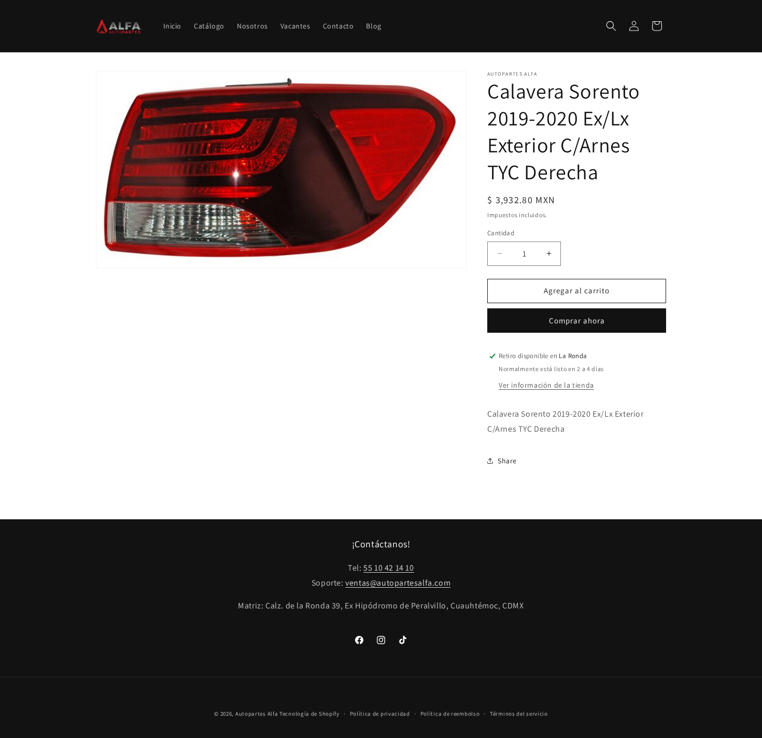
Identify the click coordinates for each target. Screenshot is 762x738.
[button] (611, 26)
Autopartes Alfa (256, 713)
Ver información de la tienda (546, 385)
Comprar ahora (577, 320)
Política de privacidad (380, 713)
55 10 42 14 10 (388, 567)
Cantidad (500, 233)
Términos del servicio (519, 713)
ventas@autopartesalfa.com (397, 582)
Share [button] (507, 460)
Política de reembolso (450, 713)
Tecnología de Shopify (309, 713)
